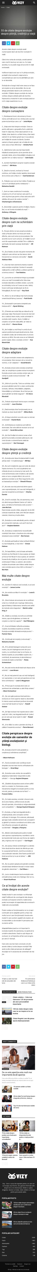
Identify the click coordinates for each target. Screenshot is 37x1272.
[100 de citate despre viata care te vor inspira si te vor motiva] (7, 1011)
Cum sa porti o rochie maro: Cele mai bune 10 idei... (26, 1157)
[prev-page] (3, 1028)
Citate (8, 7)
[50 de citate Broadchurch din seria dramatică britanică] (7, 1224)
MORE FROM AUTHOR (25, 992)
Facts (4, 1152)
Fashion (22, 1152)
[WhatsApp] (18, 43)
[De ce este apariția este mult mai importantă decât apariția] (18, 1058)
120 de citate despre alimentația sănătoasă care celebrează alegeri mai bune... (23, 1205)
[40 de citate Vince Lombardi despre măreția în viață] (7, 1214)
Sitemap (15, 1266)
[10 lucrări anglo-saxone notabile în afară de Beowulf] (10, 1148)
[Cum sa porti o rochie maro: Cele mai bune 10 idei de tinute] (27, 1148)
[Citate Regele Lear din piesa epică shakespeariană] (7, 1020)
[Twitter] (8, 43)
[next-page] (6, 1028)
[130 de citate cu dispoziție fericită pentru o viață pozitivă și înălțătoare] (27, 1125)
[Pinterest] (13, 43)
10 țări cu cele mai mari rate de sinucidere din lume (9, 981)
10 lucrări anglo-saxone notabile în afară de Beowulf (10, 1157)
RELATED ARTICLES (9, 992)
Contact (22, 1266)
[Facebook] (4, 43)
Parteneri (19, 1264)
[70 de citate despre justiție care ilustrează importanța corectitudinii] (10, 1125)
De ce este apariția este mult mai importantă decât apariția (17, 1073)
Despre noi (27, 1264)
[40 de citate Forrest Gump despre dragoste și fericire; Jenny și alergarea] (7, 1098)
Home (3, 7)
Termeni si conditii (10, 1264)
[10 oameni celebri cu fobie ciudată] (7, 1089)
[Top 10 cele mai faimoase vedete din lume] (7, 1108)
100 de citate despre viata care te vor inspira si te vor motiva (23, 1011)
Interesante (5, 1069)
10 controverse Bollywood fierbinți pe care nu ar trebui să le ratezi (28, 982)
